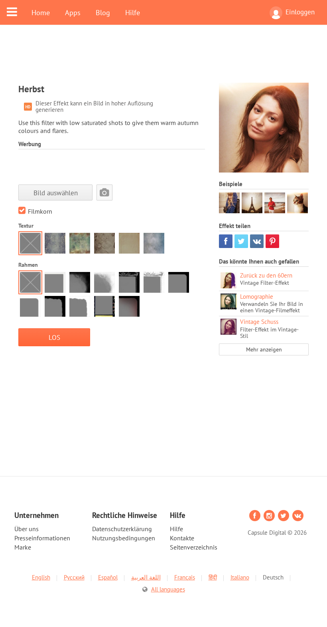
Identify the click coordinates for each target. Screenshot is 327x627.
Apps (73, 12)
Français (184, 577)
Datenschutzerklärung (122, 529)
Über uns (26, 529)
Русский (74, 577)
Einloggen (300, 12)
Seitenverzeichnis (193, 547)
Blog (103, 12)
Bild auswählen (55, 192)
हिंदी (213, 577)
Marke (22, 547)
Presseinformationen (42, 538)
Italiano (239, 577)
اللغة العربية (146, 577)
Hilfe (132, 12)
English (41, 577)
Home (41, 12)
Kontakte (182, 538)
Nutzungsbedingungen (123, 538)
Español (108, 577)
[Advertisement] (163, 59)
